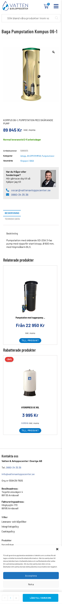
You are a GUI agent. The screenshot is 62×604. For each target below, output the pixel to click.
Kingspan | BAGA (27, 160)
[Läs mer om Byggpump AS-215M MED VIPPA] (30, 384)
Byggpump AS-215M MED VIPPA (30, 407)
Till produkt (30, 340)
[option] (31, 74)
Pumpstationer (48, 156)
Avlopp (23, 156)
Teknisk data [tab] (12, 219)
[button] (57, 549)
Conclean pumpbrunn (30, 317)
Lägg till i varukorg (40, 598)
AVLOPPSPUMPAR (34, 156)
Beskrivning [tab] (12, 213)
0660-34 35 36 (13, 467)
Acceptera (31, 575)
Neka (31, 584)
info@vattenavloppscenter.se (18, 474)
